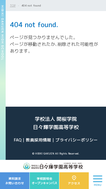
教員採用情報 (38, 140)
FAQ (17, 140)
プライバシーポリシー (76, 140)
